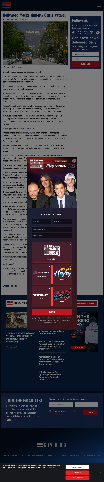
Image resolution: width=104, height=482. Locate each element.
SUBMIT (52, 312)
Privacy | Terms (56, 322)
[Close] (74, 161)
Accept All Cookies (77, 478)
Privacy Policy (50, 468)
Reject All (77, 472)
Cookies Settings (77, 467)
